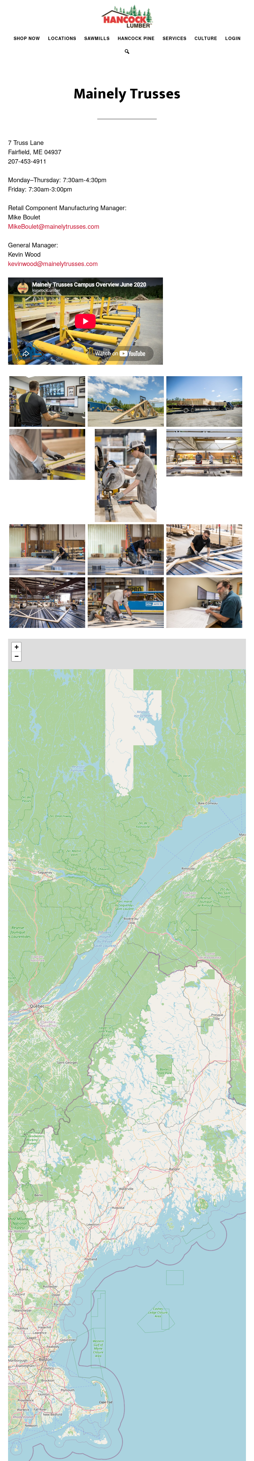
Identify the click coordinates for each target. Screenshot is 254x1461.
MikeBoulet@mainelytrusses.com (53, 226)
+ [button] (17, 647)
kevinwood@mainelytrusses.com (53, 263)
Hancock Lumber (127, 16)
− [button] (17, 656)
